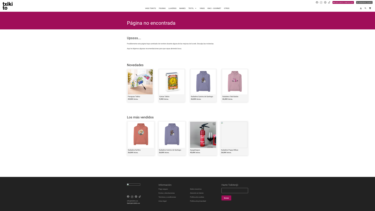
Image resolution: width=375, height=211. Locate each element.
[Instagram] (321, 2)
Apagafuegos (195, 150)
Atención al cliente (197, 193)
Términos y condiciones (167, 197)
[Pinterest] (325, 2)
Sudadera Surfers (134, 150)
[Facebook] (317, 2)
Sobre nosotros (196, 189)
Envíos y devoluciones (166, 193)
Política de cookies (197, 197)
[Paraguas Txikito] (140, 85)
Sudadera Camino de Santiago (170, 150)
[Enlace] (8, 6)
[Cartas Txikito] (171, 85)
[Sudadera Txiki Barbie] (234, 85)
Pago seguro (163, 189)
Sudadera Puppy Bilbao (229, 150)
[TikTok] (329, 2)
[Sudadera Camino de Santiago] (203, 85)
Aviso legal (162, 201)
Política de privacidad (198, 201)
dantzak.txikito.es (133, 203)
